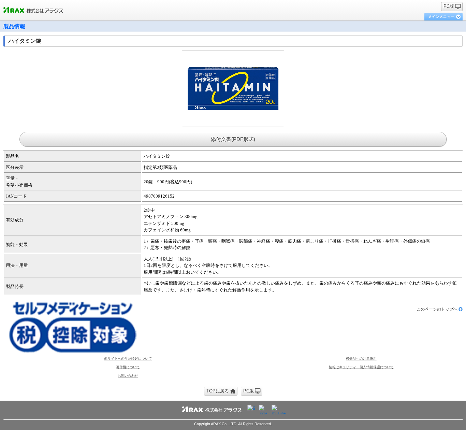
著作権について (128, 367)
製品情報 (14, 26)
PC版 (448, 6)
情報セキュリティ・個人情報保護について (361, 367)
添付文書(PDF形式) (233, 139)
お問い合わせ (128, 375)
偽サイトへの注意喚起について (128, 358)
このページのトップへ (437, 309)
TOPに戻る (217, 390)
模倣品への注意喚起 (361, 358)
